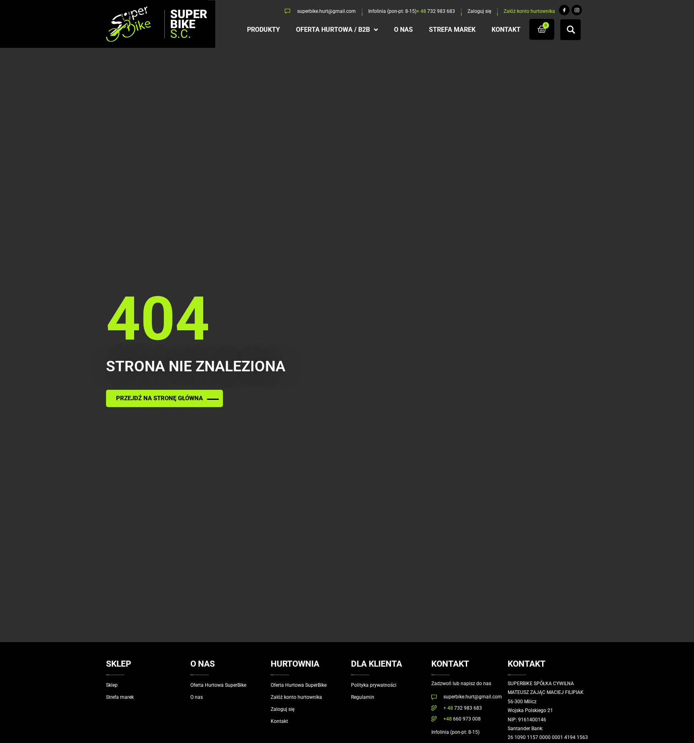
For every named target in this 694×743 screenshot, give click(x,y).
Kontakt (279, 721)
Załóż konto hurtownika (296, 697)
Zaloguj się (282, 709)
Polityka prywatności (373, 685)
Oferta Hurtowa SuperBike (218, 685)
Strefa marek (120, 697)
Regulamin (362, 697)
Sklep (112, 685)
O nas (196, 697)
